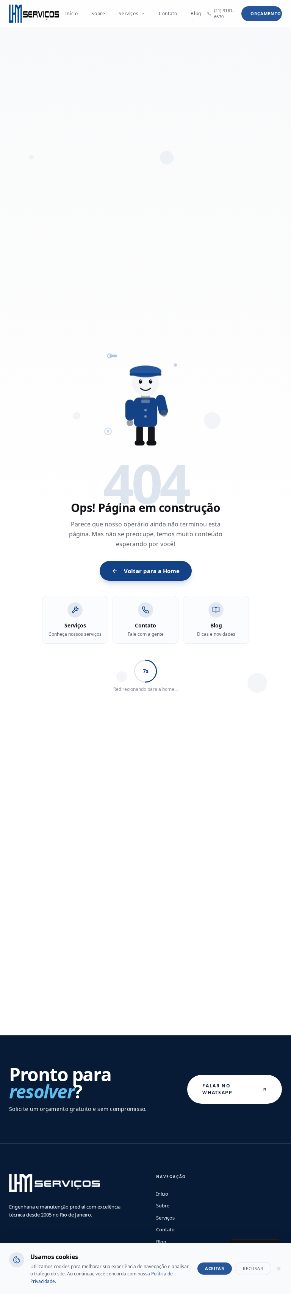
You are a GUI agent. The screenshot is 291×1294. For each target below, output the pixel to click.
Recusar (253, 1268)
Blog (196, 13)
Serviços (128, 13)
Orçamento (265, 13)
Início (71, 13)
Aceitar (214, 1268)
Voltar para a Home (152, 571)
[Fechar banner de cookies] (279, 1269)
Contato (168, 13)
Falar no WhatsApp (217, 1089)
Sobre (98, 13)
